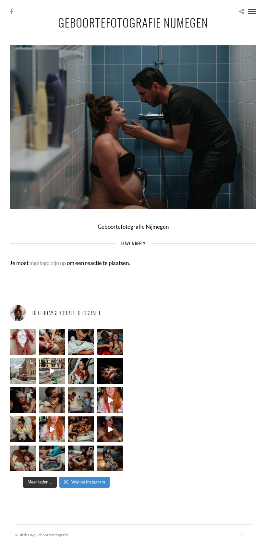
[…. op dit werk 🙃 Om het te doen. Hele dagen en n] (23, 429)
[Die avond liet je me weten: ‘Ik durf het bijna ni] (110, 342)
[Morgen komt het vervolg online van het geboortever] (81, 429)
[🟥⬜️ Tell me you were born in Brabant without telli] (81, 400)
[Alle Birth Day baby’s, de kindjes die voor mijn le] (23, 342)
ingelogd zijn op (48, 263)
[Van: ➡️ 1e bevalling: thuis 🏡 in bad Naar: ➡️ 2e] (110, 429)
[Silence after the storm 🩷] (52, 400)
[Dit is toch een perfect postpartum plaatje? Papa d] (52, 342)
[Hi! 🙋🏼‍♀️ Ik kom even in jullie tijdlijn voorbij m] (110, 458)
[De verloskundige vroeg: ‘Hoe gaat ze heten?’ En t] (52, 429)
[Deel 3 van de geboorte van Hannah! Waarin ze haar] (110, 400)
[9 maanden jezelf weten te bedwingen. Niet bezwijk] (81, 458)
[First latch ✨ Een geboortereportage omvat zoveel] (81, 371)
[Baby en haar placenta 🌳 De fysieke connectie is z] (52, 458)
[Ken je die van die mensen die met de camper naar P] (23, 371)
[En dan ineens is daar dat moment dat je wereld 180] (81, 342)
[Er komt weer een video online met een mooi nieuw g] (23, 458)
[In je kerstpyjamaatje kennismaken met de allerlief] (23, 400)
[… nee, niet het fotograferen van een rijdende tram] (52, 371)
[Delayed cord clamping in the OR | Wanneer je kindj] (110, 371)
